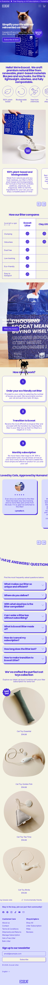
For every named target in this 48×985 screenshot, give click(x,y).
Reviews (29, 932)
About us (6, 923)
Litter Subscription (33, 926)
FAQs (28, 929)
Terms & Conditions (10, 929)
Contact (5, 926)
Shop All (29, 923)
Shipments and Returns (11, 932)
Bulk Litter (6, 941)
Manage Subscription (11, 935)
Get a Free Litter (8, 938)
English (5, 971)
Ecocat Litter (13, 965)
